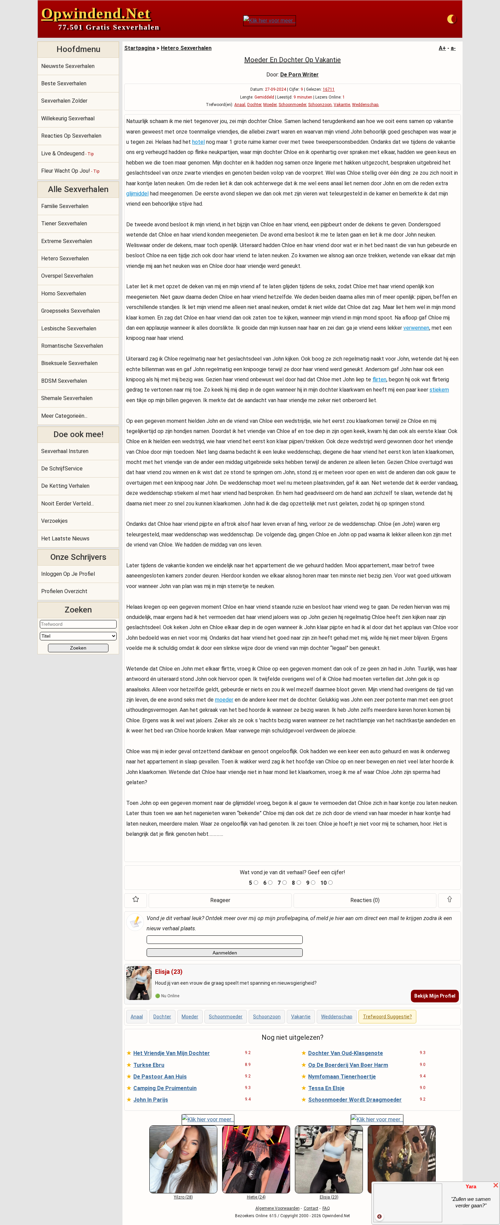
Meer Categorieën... (64, 416)
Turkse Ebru (148, 1065)
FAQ (326, 1208)
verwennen (416, 328)
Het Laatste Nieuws (65, 538)
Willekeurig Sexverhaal (68, 118)
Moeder (270, 104)
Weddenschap (365, 104)
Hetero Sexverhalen (65, 258)
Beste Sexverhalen (63, 83)
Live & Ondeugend (67, 153)
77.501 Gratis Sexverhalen (109, 27)
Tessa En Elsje (326, 1088)
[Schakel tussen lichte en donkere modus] (451, 19)
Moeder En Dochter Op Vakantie (292, 60)
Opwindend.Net (96, 13)
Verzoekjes (54, 521)
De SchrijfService (62, 468)
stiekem (439, 389)
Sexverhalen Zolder (64, 101)
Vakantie (342, 104)
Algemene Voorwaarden (277, 1208)
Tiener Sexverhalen (64, 223)
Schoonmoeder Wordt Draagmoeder (355, 1100)
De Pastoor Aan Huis (160, 1076)
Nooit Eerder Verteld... (67, 503)
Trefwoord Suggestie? (387, 1016)
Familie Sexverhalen (64, 206)
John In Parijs (150, 1100)
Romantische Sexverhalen (72, 346)
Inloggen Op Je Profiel (68, 574)
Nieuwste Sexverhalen (68, 66)
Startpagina (139, 48)
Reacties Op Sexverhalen (71, 136)
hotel (198, 142)
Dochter (254, 104)
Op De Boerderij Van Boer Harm (348, 1065)
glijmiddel (137, 193)
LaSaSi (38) (401, 1197)
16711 (329, 89)
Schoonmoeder (292, 104)
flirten (379, 379)
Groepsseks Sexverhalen (70, 311)
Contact (311, 1208)
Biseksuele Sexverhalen (69, 363)
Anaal (239, 104)
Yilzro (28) (183, 1197)
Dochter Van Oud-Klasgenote (345, 1053)
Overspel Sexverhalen (67, 276)
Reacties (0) (365, 900)
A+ (442, 48)
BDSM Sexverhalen (64, 381)
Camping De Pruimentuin (165, 1088)
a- (453, 48)
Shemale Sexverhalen (67, 398)
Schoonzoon (320, 104)
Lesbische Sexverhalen (68, 328)
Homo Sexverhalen (63, 293)
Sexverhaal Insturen (64, 451)
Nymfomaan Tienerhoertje (342, 1076)
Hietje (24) (256, 1197)
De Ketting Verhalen (65, 486)
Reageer (220, 900)
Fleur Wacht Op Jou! (70, 171)
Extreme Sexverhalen (66, 241)
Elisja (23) (329, 1197)
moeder (224, 699)
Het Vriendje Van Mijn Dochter (171, 1053)
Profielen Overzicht (64, 591)
